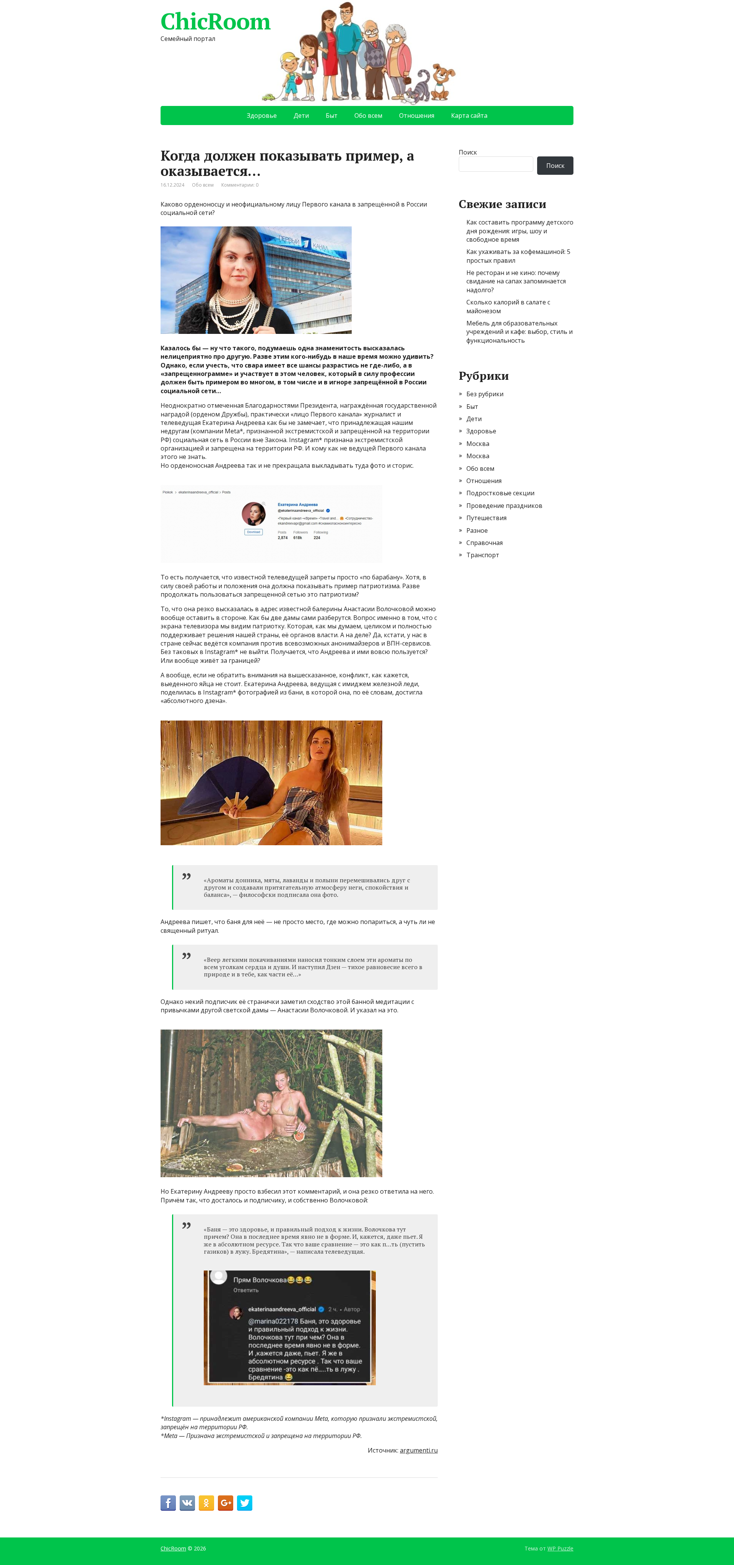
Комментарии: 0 (239, 185)
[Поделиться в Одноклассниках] (206, 1503)
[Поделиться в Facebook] (168, 1503)
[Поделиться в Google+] (225, 1503)
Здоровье (262, 115)
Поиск (468, 152)
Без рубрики (484, 394)
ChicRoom (215, 21)
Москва (477, 443)
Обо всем (368, 115)
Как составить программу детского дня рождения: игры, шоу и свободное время (519, 231)
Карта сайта (469, 115)
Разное (477, 530)
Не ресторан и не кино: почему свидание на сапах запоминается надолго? (516, 281)
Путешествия (486, 518)
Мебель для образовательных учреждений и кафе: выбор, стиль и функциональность (519, 332)
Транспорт (482, 555)
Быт (332, 115)
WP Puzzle (560, 1548)
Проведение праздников (504, 505)
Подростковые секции (500, 493)
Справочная (484, 542)
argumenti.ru (419, 1450)
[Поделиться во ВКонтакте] (187, 1503)
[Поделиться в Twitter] (244, 1503)
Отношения (416, 115)
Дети (301, 115)
